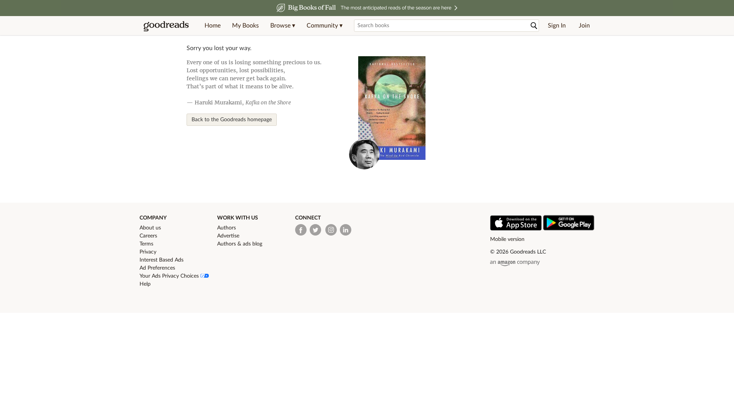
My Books (245, 26)
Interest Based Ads (162, 260)
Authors (226, 228)
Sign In (557, 26)
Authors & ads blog (239, 244)
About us (150, 228)
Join (584, 26)
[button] (283, 25)
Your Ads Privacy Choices (170, 276)
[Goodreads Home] (166, 25)
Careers (148, 236)
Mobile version (507, 239)
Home (213, 26)
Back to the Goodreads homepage (232, 119)
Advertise (228, 236)
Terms (146, 244)
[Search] (534, 25)
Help (145, 284)
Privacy (148, 252)
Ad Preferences (157, 268)
